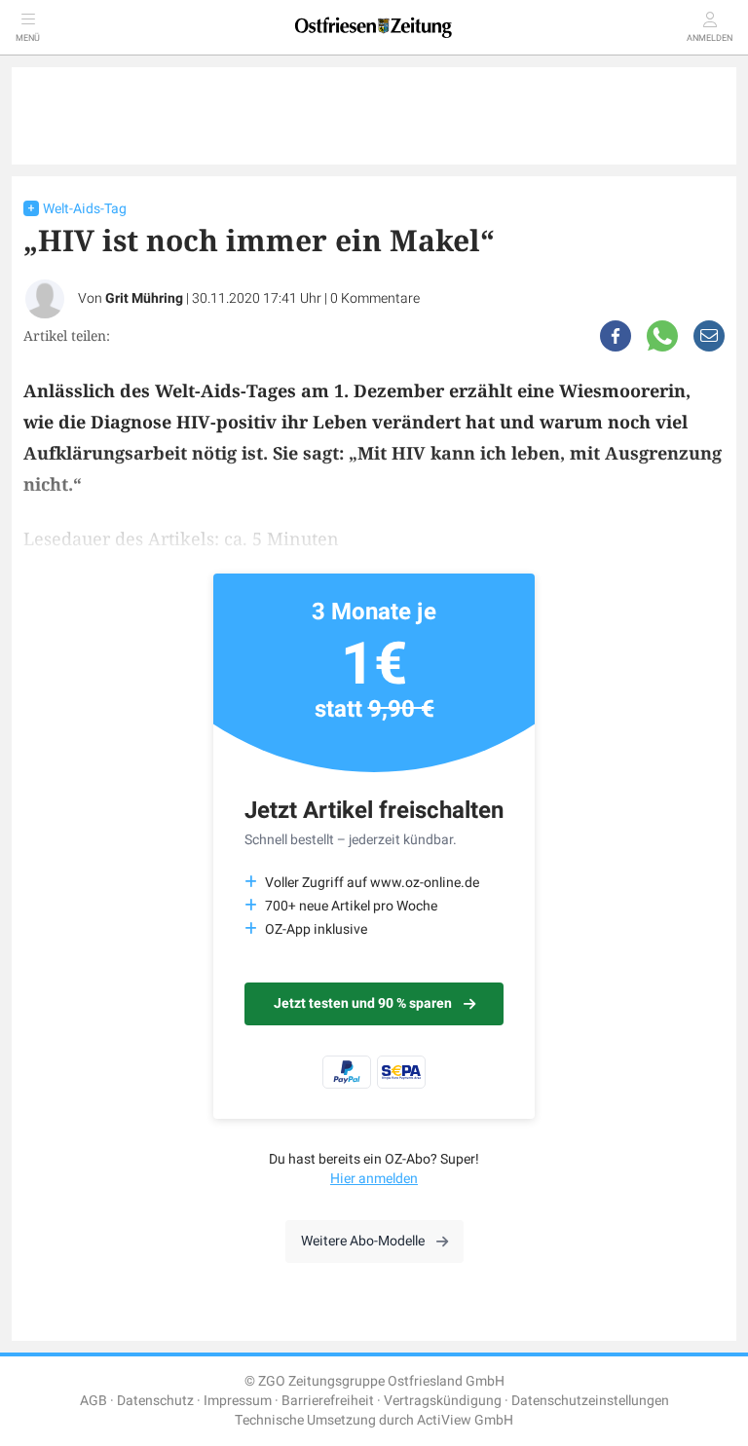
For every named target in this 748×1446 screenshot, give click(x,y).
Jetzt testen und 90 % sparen (363, 1003)
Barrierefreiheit (327, 1400)
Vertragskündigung (443, 1400)
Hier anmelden (374, 1178)
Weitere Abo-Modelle (363, 1241)
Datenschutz (155, 1400)
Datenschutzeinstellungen (590, 1400)
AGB (93, 1400)
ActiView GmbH (465, 1420)
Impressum (238, 1400)
